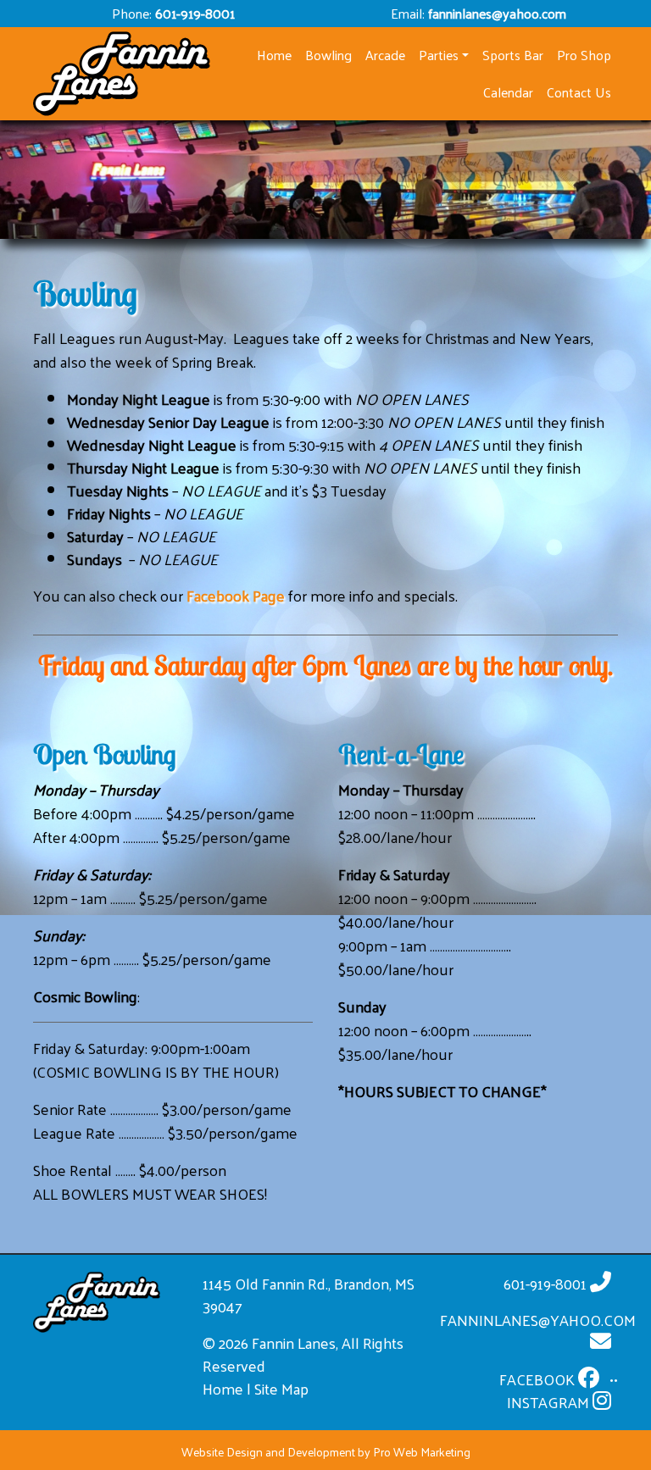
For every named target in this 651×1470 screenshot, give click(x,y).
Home (223, 1388)
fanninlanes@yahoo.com (497, 13)
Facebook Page (235, 595)
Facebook (538, 1379)
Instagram (550, 1402)
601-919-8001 (195, 13)
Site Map (281, 1388)
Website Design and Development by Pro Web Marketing (325, 1451)
